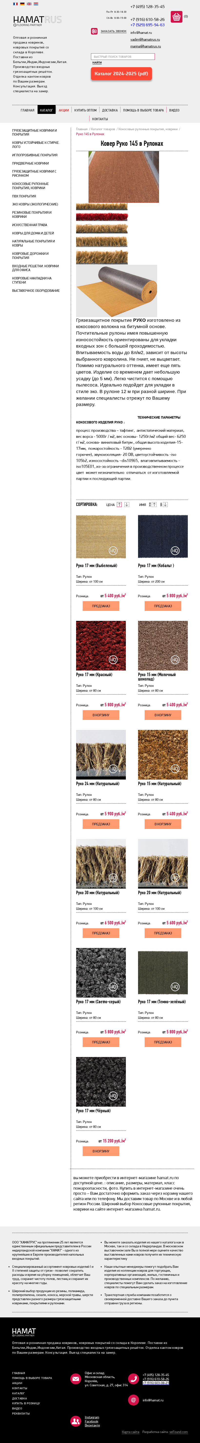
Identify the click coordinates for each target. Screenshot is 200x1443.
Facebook (91, 1421)
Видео (174, 110)
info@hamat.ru (153, 1400)
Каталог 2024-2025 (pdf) (121, 73)
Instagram (92, 1417)
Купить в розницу (26, 1403)
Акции (64, 110)
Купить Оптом (85, 110)
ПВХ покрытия (24, 196)
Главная (28, 110)
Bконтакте (92, 1425)
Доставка (110, 110)
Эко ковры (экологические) (35, 204)
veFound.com (179, 1432)
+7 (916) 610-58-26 (147, 19)
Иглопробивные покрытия (34, 155)
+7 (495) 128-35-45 (147, 6)
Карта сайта (130, 1432)
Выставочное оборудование (36, 291)
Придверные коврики (30, 163)
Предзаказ (101, 606)
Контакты (100, 119)
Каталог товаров (103, 129)
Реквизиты (21, 1413)
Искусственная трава (29, 225)
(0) (185, 16)
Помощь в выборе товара (143, 110)
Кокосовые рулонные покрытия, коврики (30, 186)
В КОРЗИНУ (101, 715)
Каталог (46, 110)
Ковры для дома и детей (33, 233)
